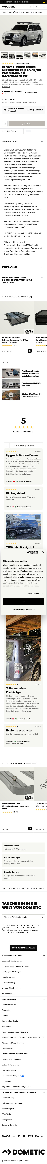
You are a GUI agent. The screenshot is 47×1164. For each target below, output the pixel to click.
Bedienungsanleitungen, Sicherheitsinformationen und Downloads (17, 280)
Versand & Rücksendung (11, 988)
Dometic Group (16, 1098)
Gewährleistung (8, 983)
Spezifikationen (10, 267)
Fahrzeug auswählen (35, 110)
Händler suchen (8, 977)
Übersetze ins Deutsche (17, 743)
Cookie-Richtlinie (9, 1070)
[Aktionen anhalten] (3, 1)
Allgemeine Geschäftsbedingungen (16, 1087)
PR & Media (14, 1114)
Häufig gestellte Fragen (11, 972)
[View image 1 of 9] (4, 55)
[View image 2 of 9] (12, 55)
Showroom (6, 1026)
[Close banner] (43, 552)
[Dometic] (8, 7)
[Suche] (24, 6)
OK (23, 601)
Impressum (6, 1081)
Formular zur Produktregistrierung (15, 966)
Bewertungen (7, 1048)
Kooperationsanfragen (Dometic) (15, 1032)
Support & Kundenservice (12, 961)
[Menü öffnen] (44, 6)
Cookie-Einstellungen (10, 1076)
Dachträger (13, 12)
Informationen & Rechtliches (14, 1054)
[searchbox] (28, 446)
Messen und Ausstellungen (13, 1043)
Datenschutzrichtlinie (10, 1065)
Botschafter (6, 1010)
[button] (9, 131)
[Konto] (30, 6)
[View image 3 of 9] (19, 55)
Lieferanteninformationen (12, 1103)
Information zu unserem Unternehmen (19, 1092)
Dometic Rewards (9, 1005)
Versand (18, 102)
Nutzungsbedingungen (11, 1059)
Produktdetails (9, 141)
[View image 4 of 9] (27, 55)
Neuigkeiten (15, 1119)
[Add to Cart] (30, 351)
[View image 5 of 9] (35, 55)
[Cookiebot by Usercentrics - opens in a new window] (28, 552)
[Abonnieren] (42, 917)
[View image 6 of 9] (42, 55)
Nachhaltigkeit (8, 1109)
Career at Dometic (17, 1125)
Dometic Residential (18, 1021)
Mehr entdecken (9, 999)
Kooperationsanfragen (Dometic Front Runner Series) (23, 1037)
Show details (33, 593)
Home (4, 12)
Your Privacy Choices (22, 609)
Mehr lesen (6, 87)
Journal (5, 1015)
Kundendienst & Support (12, 955)
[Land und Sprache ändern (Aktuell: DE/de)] (44, 2)
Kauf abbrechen (8, 994)
